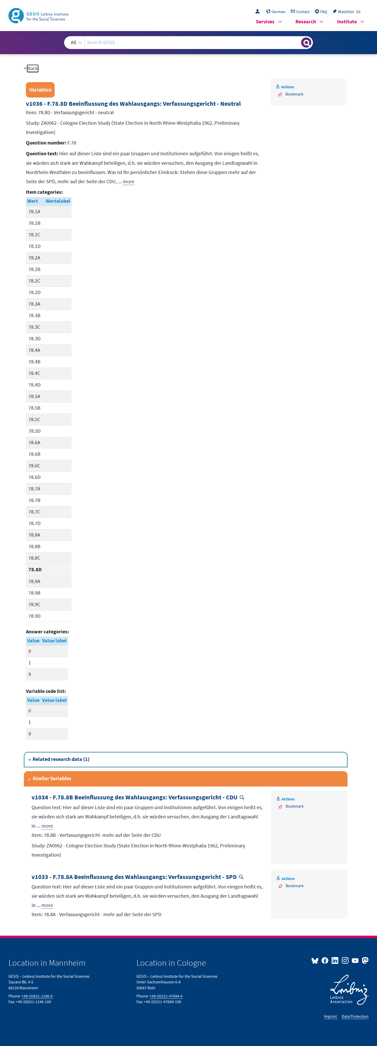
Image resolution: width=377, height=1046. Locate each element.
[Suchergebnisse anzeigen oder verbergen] (306, 42)
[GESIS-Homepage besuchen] (39, 15)
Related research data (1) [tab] (61, 759)
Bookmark (294, 94)
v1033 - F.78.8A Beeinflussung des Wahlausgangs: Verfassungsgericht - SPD (134, 877)
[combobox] (188, 42)
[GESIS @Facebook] (325, 960)
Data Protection (355, 1016)
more (128, 181)
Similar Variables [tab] (52, 778)
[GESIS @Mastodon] (365, 960)
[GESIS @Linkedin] (335, 960)
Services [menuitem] (265, 21)
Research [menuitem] (305, 21)
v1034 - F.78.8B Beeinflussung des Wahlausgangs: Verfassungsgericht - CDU (134, 797)
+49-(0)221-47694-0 (166, 996)
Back (32, 68)
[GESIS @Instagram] (345, 960)
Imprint (331, 1016)
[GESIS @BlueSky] (316, 960)
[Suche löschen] (296, 42)
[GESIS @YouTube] (356, 960)
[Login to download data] (258, 11)
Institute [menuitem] (347, 21)
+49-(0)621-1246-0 (37, 996)
